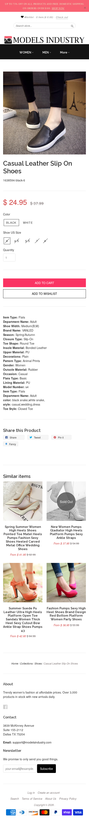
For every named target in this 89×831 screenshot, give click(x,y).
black (11, 223)
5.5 (27, 241)
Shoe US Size (12, 232)
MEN (45, 52)
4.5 (16, 241)
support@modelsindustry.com (32, 742)
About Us (50, 798)
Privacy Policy (68, 798)
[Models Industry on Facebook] (5, 706)
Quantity (8, 250)
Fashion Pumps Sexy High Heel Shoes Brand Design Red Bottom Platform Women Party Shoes (66, 613)
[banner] (44, 39)
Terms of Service (32, 798)
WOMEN (25, 52)
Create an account (49, 792)
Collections (26, 663)
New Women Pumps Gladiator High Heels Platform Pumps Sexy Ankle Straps (66, 532)
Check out (62, 17)
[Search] (72, 25)
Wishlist (29, 17)
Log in (31, 792)
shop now (58, 8)
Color (6, 214)
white (28, 223)
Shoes (38, 663)
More (64, 52)
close (85, 8)
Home (14, 663)
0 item (44, 17)
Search (14, 798)
